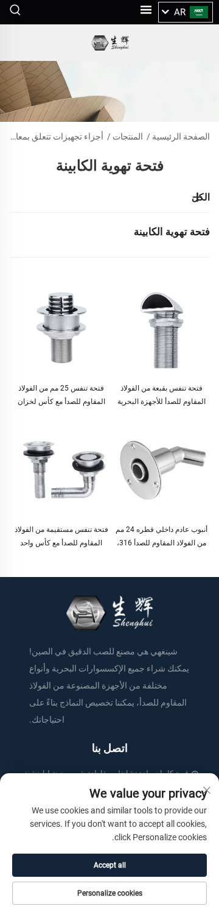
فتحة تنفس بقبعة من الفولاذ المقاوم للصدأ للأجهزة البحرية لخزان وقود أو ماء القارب (161, 396)
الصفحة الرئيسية (181, 136)
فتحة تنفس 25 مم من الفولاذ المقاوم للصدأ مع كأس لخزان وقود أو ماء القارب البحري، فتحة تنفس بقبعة (61, 396)
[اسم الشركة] (110, 43)
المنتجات (128, 136)
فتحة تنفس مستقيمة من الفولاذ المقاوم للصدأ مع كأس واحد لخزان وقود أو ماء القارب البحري (61, 537)
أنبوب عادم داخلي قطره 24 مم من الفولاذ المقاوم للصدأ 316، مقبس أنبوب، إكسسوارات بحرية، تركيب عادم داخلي (161, 537)
